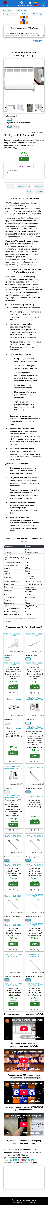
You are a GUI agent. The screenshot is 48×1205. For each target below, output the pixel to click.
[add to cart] (13, 693)
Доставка (39, 191)
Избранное (21, 5)
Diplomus (5, 5)
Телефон (29, 5)
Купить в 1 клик (23, 166)
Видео (29, 191)
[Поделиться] (16, 693)
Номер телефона (12, 170)
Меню (43, 5)
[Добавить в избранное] (10, 693)
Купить (24, 159)
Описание (10, 186)
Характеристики (23, 186)
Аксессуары (38, 186)
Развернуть (38, 41)
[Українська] (36, 2)
